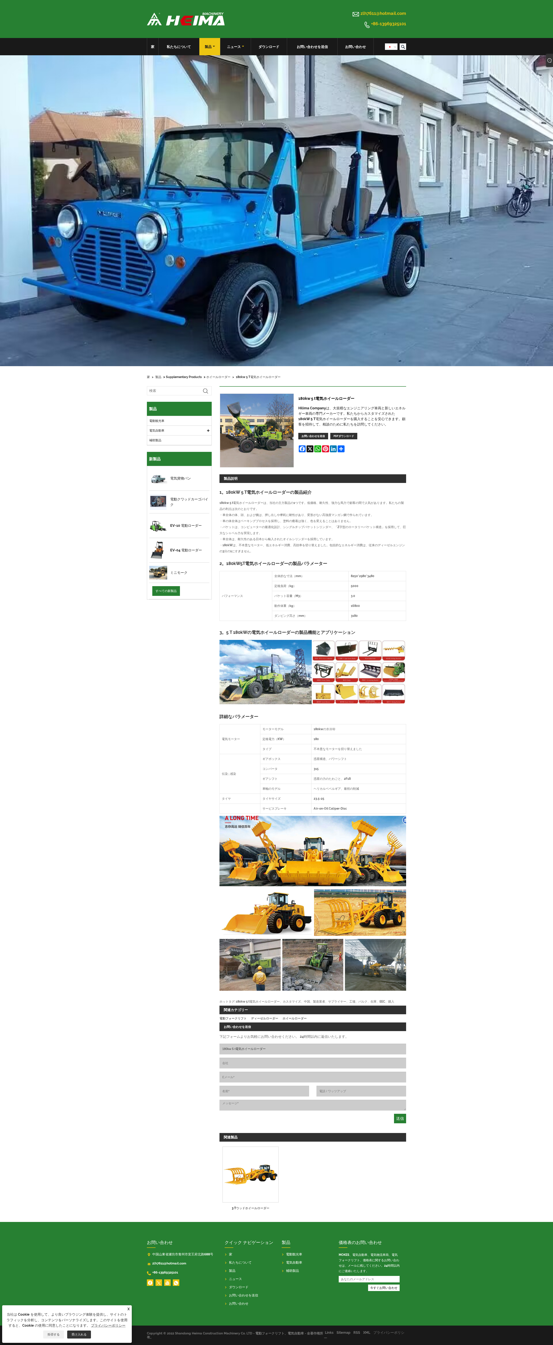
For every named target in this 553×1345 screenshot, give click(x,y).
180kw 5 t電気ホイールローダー (258, 377)
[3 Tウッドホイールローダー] (250, 1173)
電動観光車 (156, 420)
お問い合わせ (355, 47)
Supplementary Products (184, 377)
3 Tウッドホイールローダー (250, 1208)
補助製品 (155, 440)
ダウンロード (269, 47)
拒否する (54, 1334)
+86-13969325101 (388, 24)
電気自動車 (156, 430)
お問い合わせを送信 (312, 47)
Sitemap (343, 1333)
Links (329, 1333)
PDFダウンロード (344, 436)
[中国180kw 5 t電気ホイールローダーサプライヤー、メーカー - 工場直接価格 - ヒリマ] (186, 19)
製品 (208, 47)
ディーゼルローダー (264, 1018)
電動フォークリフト (233, 1018)
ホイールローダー (218, 377)
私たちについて (179, 47)
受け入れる (79, 1334)
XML (366, 1333)
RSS (356, 1333)
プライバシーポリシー (108, 1325)
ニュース (234, 47)
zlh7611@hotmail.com (383, 13)
